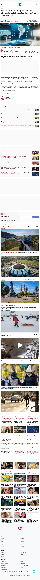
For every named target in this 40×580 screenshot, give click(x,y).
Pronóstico (8, 93)
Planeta (21, 543)
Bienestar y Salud (23, 535)
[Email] (9, 97)
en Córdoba (7, 50)
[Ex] (9, 571)
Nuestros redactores (4, 567)
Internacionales (31, 416)
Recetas (2, 546)
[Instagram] (7, 571)
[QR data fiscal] (34, 572)
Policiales (2, 544)
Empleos (21, 567)
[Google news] (19, 571)
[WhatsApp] (16, 571)
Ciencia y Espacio (4, 536)
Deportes (2, 538)
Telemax (21, 554)
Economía (16, 416)
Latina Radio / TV (23, 552)
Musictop (2, 556)
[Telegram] (17, 571)
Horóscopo (22, 541)
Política (3, 416)
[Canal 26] (20, 529)
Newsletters (4, 569)
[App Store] (23, 572)
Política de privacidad (23, 563)
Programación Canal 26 (24, 565)
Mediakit (3, 565)
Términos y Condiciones (18, 575)
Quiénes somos (3, 561)
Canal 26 (6, 20)
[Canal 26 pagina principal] (20, 5)
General (21, 539)
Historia (2, 541)
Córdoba (13, 93)
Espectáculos (3, 539)
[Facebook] (5, 571)
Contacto (21, 561)
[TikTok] (14, 571)
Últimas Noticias (3, 535)
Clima (2, 8)
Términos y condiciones (4, 563)
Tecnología (22, 546)
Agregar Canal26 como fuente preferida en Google (33, 21)
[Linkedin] (12, 571)
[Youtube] (10, 571)
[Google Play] (29, 572)
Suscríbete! (36, 216)
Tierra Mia (2, 554)
